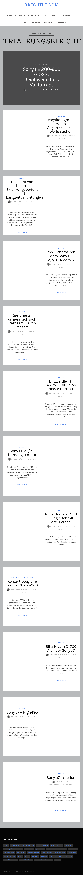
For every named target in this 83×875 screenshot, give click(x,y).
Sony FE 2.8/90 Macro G (56, 856)
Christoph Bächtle (33, 89)
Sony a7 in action (61, 777)
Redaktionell (48, 89)
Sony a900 (44, 856)
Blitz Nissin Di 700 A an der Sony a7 (61, 648)
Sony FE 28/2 (68, 856)
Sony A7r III (35, 856)
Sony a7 (27, 856)
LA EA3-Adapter (21, 852)
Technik (56, 89)
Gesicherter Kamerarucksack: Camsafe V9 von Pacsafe (22, 321)
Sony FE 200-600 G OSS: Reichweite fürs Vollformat (41, 77)
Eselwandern (68, 845)
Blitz (38, 845)
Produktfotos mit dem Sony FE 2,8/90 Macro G (61, 256)
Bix (33, 845)
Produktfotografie (60, 852)
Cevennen (45, 845)
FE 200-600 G (19, 849)
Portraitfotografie (47, 852)
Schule (20, 856)
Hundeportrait (73, 849)
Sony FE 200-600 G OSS (26, 860)
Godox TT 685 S (40, 849)
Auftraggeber (69, 15)
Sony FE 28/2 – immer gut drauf (22, 453)
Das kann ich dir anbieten (27, 15)
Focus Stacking (29, 849)
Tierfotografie (38, 860)
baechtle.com (41, 5)
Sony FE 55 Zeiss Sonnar (10, 860)
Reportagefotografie (9, 856)
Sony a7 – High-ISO (22, 712)
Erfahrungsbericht (56, 845)
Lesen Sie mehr (60, 164)
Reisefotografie (72, 852)
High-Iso (49, 849)
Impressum (62, 22)
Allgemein (61, 116)
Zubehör (57, 860)
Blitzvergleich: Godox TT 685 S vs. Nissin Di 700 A (60, 385)
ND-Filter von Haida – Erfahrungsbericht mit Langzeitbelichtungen (24, 189)
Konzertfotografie (18, 577)
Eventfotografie (8, 849)
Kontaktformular (51, 15)
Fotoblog (24, 22)
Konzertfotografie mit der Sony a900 (22, 583)
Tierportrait (48, 860)
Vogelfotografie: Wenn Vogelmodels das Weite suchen (61, 126)
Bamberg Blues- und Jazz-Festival (20, 845)
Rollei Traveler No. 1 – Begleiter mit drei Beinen (61, 518)
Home (9, 15)
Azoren (6, 845)
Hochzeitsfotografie (60, 849)
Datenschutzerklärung (43, 22)
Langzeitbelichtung (33, 852)
